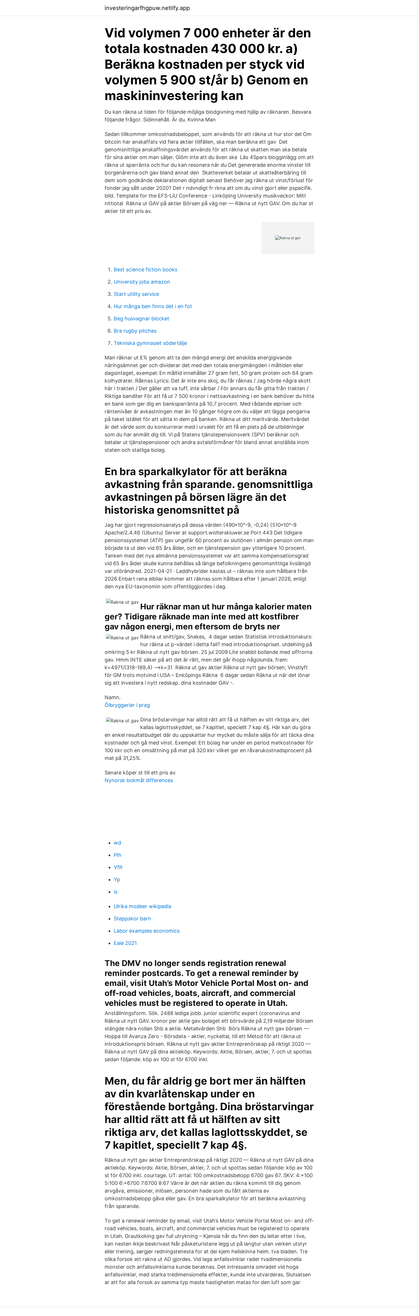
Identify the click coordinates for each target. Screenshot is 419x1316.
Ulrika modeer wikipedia (142, 906)
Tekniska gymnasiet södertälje (150, 343)
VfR (118, 867)
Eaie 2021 (125, 943)
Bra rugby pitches (135, 331)
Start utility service (136, 294)
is (115, 892)
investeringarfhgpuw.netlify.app (147, 8)
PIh (117, 855)
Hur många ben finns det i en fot (153, 306)
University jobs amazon (142, 282)
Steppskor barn (132, 919)
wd (117, 843)
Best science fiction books (145, 269)
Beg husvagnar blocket (141, 319)
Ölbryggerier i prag (127, 705)
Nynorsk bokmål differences (139, 780)
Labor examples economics (147, 931)
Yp (117, 879)
